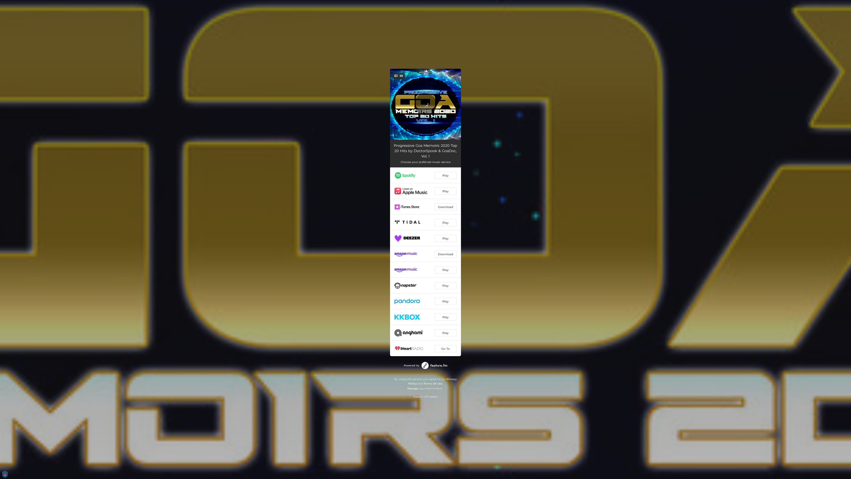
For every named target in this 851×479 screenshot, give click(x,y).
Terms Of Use (433, 383)
